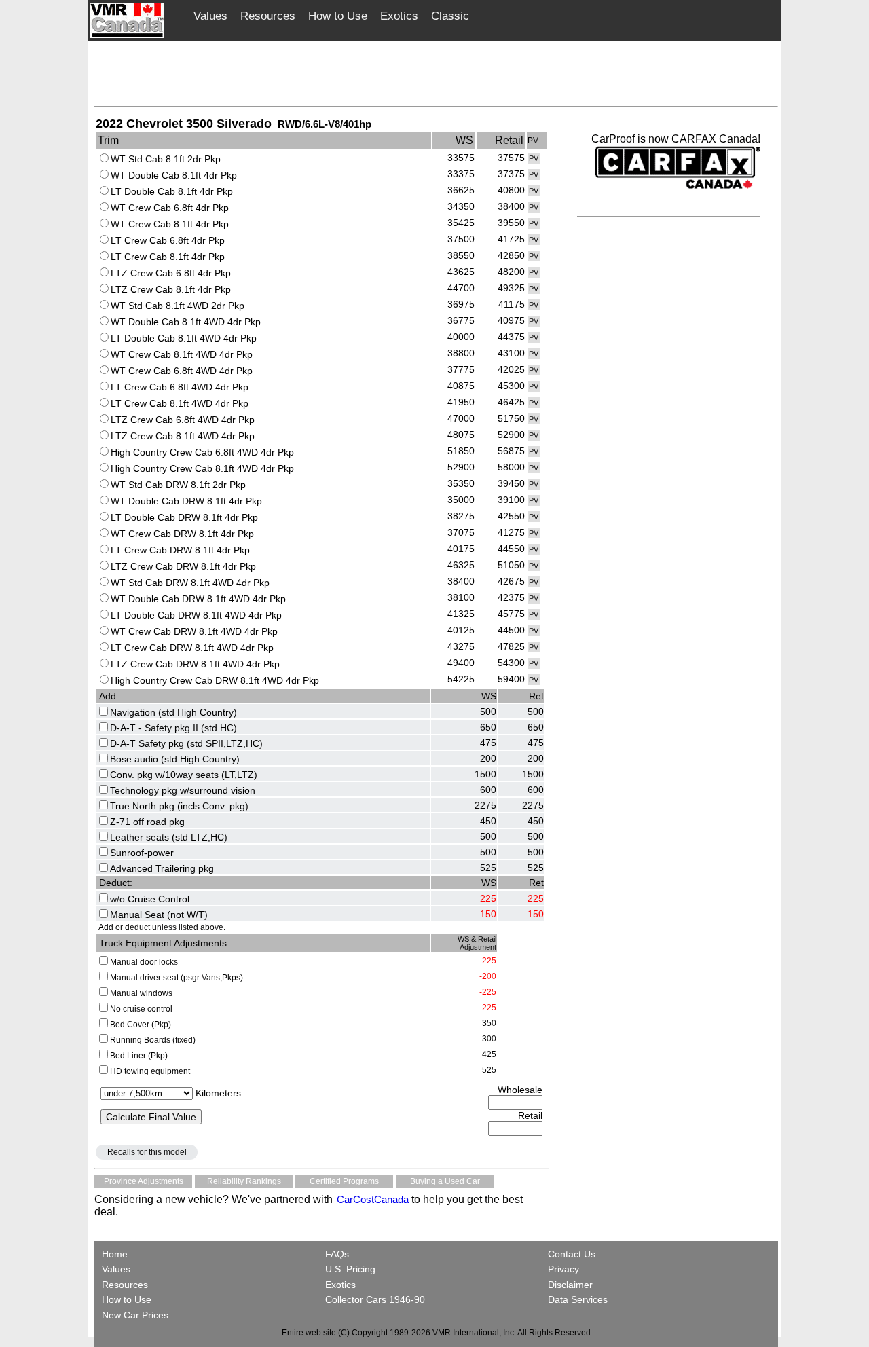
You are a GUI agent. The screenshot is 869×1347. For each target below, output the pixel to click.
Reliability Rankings (244, 1181)
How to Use (337, 16)
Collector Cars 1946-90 (375, 1299)
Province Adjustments (143, 1181)
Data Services (578, 1299)
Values (210, 16)
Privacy (563, 1268)
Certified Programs (344, 1181)
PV (533, 158)
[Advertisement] (436, 72)
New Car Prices (135, 1315)
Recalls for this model (147, 1152)
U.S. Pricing (350, 1268)
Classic (450, 16)
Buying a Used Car (445, 1181)
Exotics (399, 16)
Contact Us (571, 1254)
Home (116, 1254)
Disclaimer (570, 1284)
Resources (267, 16)
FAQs (337, 1254)
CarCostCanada (371, 1199)
